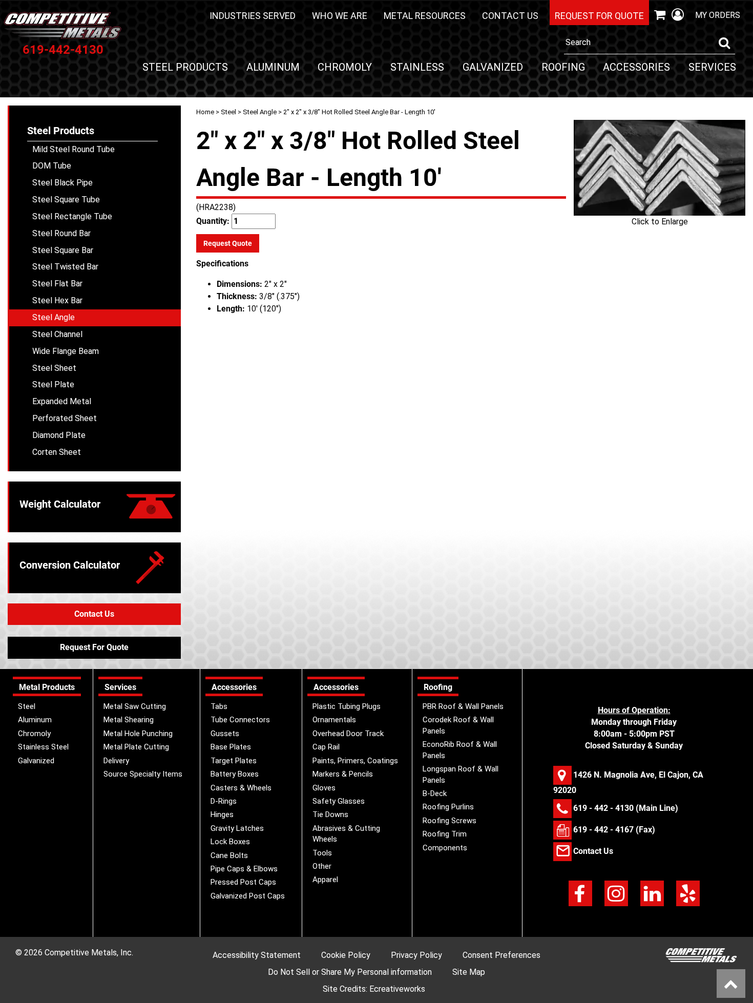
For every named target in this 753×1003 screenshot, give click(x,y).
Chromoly (345, 67)
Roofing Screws (449, 820)
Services (712, 67)
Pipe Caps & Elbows (244, 868)
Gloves (324, 787)
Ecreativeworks (397, 989)
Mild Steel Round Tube (73, 149)
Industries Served (253, 15)
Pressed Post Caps (243, 882)
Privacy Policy (416, 955)
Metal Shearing (128, 719)
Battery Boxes (235, 774)
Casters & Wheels (241, 787)
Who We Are (339, 15)
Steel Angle (260, 112)
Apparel (325, 879)
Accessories (636, 67)
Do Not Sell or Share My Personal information (350, 972)
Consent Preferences (501, 955)
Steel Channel (57, 334)
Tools (322, 853)
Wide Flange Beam (65, 351)
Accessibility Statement (257, 955)
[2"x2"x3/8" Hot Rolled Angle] (659, 168)
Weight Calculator (59, 504)
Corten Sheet (56, 452)
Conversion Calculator (69, 565)
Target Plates (234, 760)
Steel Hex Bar (57, 300)
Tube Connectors (240, 719)
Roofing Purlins (448, 806)
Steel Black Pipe (62, 182)
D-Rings (224, 801)
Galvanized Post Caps (248, 896)
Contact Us (510, 15)
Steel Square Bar (62, 250)
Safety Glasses (338, 801)
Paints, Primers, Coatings (355, 760)
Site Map (468, 972)
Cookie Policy (345, 955)
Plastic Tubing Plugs (346, 706)
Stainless (417, 67)
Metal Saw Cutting (134, 706)
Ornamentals (334, 719)
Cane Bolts (229, 855)
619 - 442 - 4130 (603, 808)
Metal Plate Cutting (136, 746)
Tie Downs (330, 814)
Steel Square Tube (66, 199)
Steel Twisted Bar (65, 266)
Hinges (222, 814)
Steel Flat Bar (57, 283)
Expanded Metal (61, 401)
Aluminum (273, 67)
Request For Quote (94, 647)
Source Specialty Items (142, 774)
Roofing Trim (445, 834)
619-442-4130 (63, 50)
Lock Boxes (230, 841)
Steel (228, 112)
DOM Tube (51, 166)
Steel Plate (53, 384)
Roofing (563, 67)
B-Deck (435, 793)
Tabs (219, 706)
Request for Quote (599, 15)
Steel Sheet (54, 368)
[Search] (724, 43)
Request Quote (227, 243)
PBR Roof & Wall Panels (463, 706)
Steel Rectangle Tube (72, 216)
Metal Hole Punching (138, 733)
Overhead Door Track (348, 733)
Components (445, 847)
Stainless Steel (43, 746)
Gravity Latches (237, 828)
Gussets (225, 733)
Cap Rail (326, 746)
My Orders (717, 15)
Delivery (116, 760)
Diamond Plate (59, 435)
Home (205, 112)
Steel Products (185, 67)
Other (321, 866)
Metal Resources (425, 15)
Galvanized (493, 67)
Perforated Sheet (64, 418)
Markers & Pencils (342, 774)
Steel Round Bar (61, 233)
